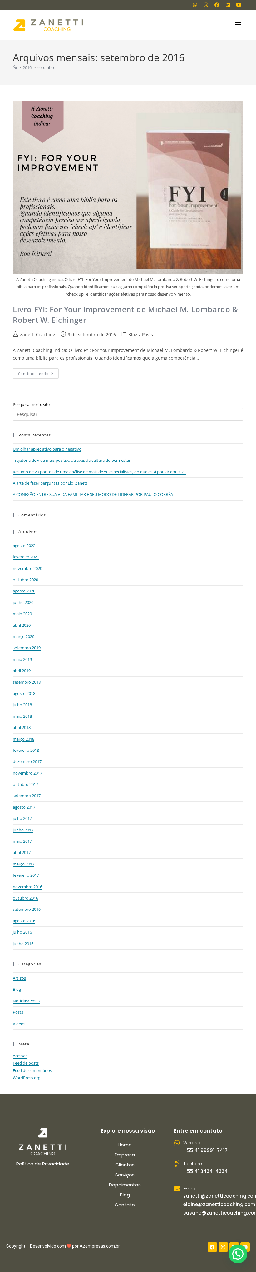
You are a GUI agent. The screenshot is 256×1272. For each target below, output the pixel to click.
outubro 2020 (25, 579)
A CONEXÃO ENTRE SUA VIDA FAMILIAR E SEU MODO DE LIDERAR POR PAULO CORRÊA (93, 494)
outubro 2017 (25, 784)
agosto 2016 (24, 921)
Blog (132, 334)
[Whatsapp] (194, 4)
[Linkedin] (227, 4)
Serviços (125, 1174)
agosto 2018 (24, 693)
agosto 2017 (24, 807)
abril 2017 (22, 852)
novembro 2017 (27, 773)
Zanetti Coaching (37, 334)
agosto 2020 (24, 591)
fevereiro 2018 (26, 750)
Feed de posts (26, 1063)
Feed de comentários (32, 1070)
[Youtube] (238, 4)
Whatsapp (195, 1143)
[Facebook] (216, 4)
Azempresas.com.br (100, 1246)
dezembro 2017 (27, 761)
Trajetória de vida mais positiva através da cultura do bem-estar (71, 460)
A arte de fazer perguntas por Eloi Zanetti (50, 483)
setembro (46, 67)
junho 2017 (23, 830)
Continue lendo (38, 372)
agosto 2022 (24, 545)
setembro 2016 (27, 909)
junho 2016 (23, 943)
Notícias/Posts (26, 1001)
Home (125, 1144)
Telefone (192, 1163)
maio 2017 (22, 841)
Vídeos (19, 1023)
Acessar (20, 1056)
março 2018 (23, 739)
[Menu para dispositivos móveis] (239, 25)
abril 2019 (22, 670)
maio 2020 (22, 613)
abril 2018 (22, 727)
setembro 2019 (27, 648)
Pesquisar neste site (31, 404)
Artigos (19, 978)
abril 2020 (22, 625)
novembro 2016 (27, 887)
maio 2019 (22, 659)
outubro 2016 (25, 898)
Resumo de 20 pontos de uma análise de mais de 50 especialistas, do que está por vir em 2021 (99, 472)
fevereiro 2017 (26, 875)
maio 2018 (22, 716)
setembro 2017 (27, 795)
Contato (125, 1204)
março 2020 (23, 636)
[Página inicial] (15, 67)
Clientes (125, 1164)
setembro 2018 (27, 682)
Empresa (125, 1154)
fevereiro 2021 (26, 557)
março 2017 (23, 864)
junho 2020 (23, 602)
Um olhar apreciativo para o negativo (47, 449)
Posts (147, 334)
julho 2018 (22, 704)
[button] (238, 1254)
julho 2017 (22, 818)
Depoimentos (125, 1184)
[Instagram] (205, 4)
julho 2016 (22, 932)
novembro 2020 (27, 568)
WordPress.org (26, 1077)
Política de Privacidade (42, 1163)
